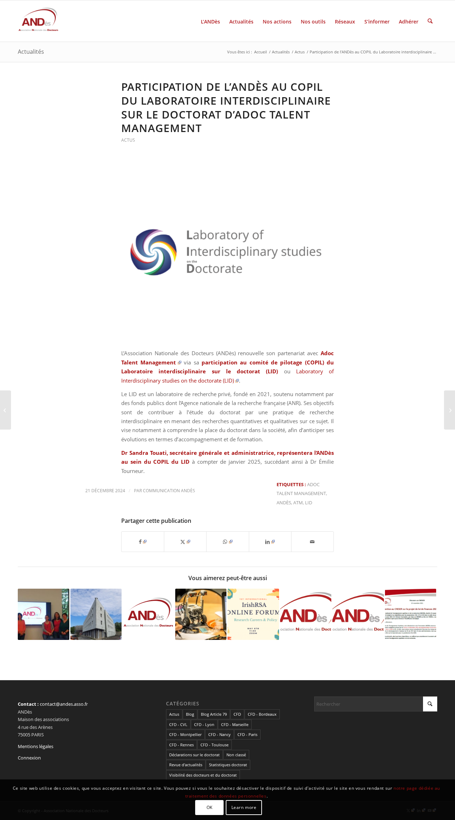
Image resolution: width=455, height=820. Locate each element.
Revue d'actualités (185, 764)
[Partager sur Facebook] (143, 542)
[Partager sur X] (185, 542)
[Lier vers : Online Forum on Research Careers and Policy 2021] (253, 614)
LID (308, 502)
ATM (298, 502)
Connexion (29, 758)
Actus (128, 140)
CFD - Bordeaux (262, 714)
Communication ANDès (169, 491)
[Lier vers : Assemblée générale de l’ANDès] (306, 611)
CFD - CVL (178, 724)
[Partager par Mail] (312, 542)
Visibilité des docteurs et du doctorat (203, 775)
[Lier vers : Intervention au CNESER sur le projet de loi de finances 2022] (411, 614)
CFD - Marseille (234, 724)
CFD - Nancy (219, 734)
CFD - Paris (247, 734)
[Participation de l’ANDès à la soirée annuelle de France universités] (5, 410)
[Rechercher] (430, 21)
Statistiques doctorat (228, 764)
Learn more (244, 807)
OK (210, 807)
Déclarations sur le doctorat (194, 754)
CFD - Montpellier (185, 734)
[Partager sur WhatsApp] (227, 542)
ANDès (284, 502)
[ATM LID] (227, 251)
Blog (190, 714)
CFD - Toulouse (214, 744)
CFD (237, 714)
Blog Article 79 (214, 714)
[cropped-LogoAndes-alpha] (38, 21)
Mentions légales (35, 746)
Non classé (236, 754)
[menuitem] (210, 21)
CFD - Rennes (181, 744)
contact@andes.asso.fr (64, 704)
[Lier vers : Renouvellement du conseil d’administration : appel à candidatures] (148, 614)
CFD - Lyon (204, 724)
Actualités (31, 52)
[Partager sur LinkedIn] (270, 542)
